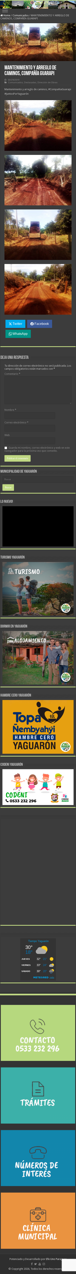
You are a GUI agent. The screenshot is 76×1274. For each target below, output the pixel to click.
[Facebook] (32, 1264)
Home (6, 15)
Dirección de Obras (47, 82)
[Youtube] (39, 1264)
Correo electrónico (16, 422)
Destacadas (30, 82)
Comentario (12, 373)
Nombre (10, 409)
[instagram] (43, 1264)
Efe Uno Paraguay (56, 1259)
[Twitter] (35, 1264)
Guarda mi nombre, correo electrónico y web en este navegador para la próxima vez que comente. (37, 449)
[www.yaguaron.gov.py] (38, 5)
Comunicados (21, 15)
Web (7, 435)
